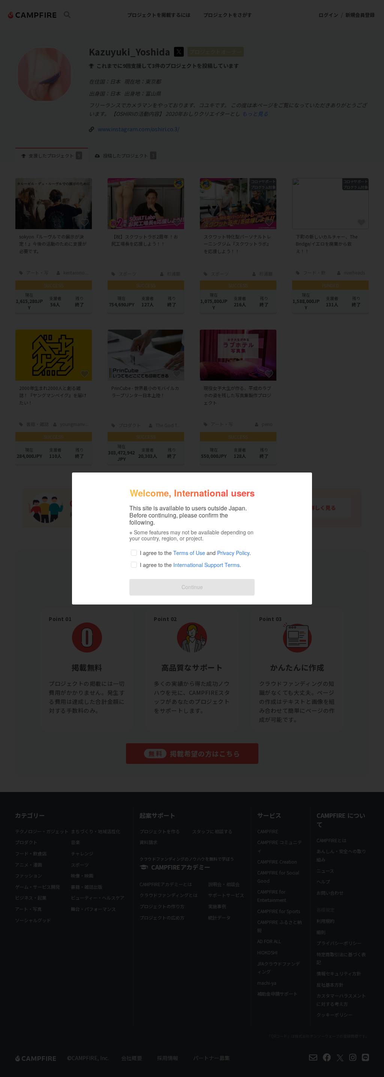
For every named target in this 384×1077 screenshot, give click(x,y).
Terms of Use (189, 552)
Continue (192, 587)
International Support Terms (206, 564)
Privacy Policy (233, 552)
